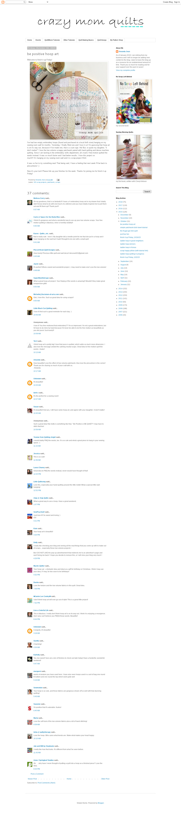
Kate (35, 528)
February (124, 281)
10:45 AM (37, 413)
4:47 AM (37, 664)
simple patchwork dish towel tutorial (133, 227)
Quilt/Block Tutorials (52, 40)
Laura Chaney (39, 468)
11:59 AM (37, 460)
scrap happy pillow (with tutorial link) (134, 251)
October (123, 221)
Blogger (101, 803)
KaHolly (37, 655)
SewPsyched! (39, 512)
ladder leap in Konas (128, 247)
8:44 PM (37, 619)
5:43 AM (37, 696)
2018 (120, 202)
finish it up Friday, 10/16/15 (130, 237)
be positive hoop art (127, 224)
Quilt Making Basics (86, 40)
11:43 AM (37, 753)
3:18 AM (37, 633)
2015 (120, 212)
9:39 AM (37, 725)
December (124, 215)
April (122, 278)
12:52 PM (37, 490)
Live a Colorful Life (41, 610)
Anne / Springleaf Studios (44, 760)
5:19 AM (37, 680)
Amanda (37, 360)
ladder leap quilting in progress (132, 254)
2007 (120, 312)
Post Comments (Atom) (46, 783)
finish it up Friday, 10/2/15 (130, 257)
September (124, 261)
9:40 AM (37, 226)
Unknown (37, 379)
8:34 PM (37, 769)
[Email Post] (58, 180)
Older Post (105, 779)
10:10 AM (37, 738)
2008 (120, 308)
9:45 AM (37, 256)
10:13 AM (37, 352)
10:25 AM (37, 385)
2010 (120, 302)
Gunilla (36, 641)
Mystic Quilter (39, 566)
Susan (36, 407)
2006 (120, 315)
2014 (120, 289)
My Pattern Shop (116, 40)
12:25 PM (37, 474)
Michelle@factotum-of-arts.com (46, 294)
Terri (35, 341)
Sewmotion (38, 688)
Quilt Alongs (101, 40)
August (123, 265)
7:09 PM (37, 589)
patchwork (51, 182)
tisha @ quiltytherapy (42, 732)
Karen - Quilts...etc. (41, 234)
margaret (37, 671)
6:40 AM (37, 711)
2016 (120, 209)
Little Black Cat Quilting (43, 308)
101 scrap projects (40, 182)
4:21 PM (37, 521)
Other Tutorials (69, 40)
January (123, 284)
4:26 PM (37, 535)
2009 (120, 305)
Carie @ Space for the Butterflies (47, 217)
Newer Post (32, 779)
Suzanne (37, 704)
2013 (120, 292)
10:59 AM (37, 430)
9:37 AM (37, 210)
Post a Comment (37, 774)
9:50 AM (37, 287)
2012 (120, 295)
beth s (36, 393)
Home (29, 40)
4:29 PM (37, 558)
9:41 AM (37, 242)
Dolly (36, 542)
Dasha (36, 582)
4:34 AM (37, 647)
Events (38, 40)
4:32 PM (37, 575)
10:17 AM (37, 371)
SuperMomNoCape (41, 278)
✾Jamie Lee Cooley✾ (42, 596)
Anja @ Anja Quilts (41, 498)
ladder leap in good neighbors (131, 241)
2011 (120, 298)
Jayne (36, 264)
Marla (36, 718)
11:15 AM (37, 446)
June (122, 271)
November (124, 218)
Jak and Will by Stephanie (44, 746)
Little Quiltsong (40, 482)
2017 (120, 205)
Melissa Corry (39, 198)
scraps (57, 182)
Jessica (37, 454)
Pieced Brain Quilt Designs (44, 250)
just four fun (124, 234)
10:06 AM (37, 315)
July (122, 268)
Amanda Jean (124, 51)
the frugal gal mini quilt (129, 231)
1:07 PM (37, 505)
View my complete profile (125, 70)
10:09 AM (37, 334)
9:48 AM (37, 270)
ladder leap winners (127, 244)
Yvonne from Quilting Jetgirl (45, 437)
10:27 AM (37, 399)
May (122, 275)
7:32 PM (37, 603)
